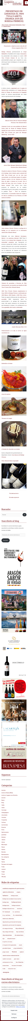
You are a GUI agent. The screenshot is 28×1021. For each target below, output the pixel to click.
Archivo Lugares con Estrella (9, 795)
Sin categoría (5, 857)
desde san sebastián (8, 918)
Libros (3, 842)
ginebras (3, 834)
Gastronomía (12, 24)
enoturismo (4, 825)
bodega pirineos (16, 902)
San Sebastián (19, 962)
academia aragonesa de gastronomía (13, 888)
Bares (2, 800)
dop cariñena (20, 931)
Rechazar (14, 1014)
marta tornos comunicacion (11, 955)
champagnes (5, 812)
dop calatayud (20, 928)
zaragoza (6, 972)
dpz (4, 938)
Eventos (7, 24)
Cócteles (3, 817)
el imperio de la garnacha (9, 945)
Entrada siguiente (14, 497)
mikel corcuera (7, 959)
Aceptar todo (14, 1010)
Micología (4, 844)
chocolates (4, 815)
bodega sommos (16, 905)
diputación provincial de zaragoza (12, 925)
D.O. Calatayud (6, 912)
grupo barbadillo (18, 948)
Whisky (3, 876)
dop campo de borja (8, 931)
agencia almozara (8, 892)
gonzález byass (7, 948)
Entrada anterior (14, 493)
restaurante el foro (8, 962)
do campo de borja (8, 928)
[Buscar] (25, 514)
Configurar (14, 1017)
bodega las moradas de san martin (12, 899)
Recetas (3, 852)
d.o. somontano (17, 915)
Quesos (3, 849)
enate (20, 945)
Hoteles (3, 837)
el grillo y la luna (7, 941)
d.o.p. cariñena (6, 915)
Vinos (23, 24)
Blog (3, 24)
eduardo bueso (11, 938)
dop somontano (7, 935)
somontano (6, 965)
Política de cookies (20, 1006)
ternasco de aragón (17, 965)
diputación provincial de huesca (12, 922)
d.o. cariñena (16, 912)
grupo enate (6, 952)
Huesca (14, 952)
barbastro (5, 895)
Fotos (2, 829)
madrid (22, 952)
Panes (3, 847)
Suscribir (5, 540)
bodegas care (6, 905)
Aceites (3, 790)
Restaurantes (19, 24)
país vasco (16, 959)
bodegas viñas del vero (8, 908)
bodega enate (14, 895)
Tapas (3, 859)
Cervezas (3, 810)
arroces (3, 797)
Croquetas (4, 820)
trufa (4, 968)
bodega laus (6, 902)
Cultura (3, 822)
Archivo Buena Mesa (7, 792)
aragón (18, 892)
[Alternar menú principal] (26, 2)
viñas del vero (12, 968)
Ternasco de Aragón (6, 864)
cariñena (19, 908)
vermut (3, 869)
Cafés (2, 805)
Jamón (3, 839)
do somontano (19, 935)
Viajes (3, 871)
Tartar (3, 862)
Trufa (2, 866)
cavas (2, 807)
